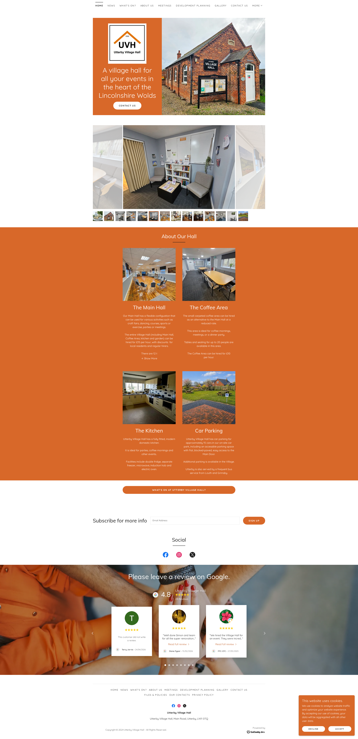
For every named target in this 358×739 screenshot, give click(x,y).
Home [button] (114, 689)
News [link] (111, 5)
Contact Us (127, 105)
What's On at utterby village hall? (179, 490)
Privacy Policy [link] (203, 694)
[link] (127, 43)
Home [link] (99, 5)
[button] (257, 5)
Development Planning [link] (193, 5)
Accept (339, 729)
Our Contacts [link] (179, 694)
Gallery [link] (221, 5)
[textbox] (195, 521)
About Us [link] (147, 5)
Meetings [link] (164, 5)
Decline (313, 729)
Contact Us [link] (239, 5)
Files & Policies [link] (155, 694)
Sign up (254, 520)
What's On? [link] (128, 5)
